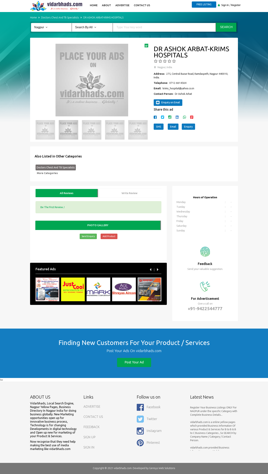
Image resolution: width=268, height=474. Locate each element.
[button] (40, 80)
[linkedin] (177, 117)
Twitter (152, 419)
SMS (158, 126)
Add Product (109, 236)
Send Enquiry (88, 236)
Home (94, 5)
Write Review (129, 193)
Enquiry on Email (170, 102)
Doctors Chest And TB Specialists (56, 167)
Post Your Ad (134, 362)
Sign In (225, 5)
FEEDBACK (91, 427)
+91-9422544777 (205, 308)
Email (173, 126)
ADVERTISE (91, 406)
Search (226, 27)
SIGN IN (88, 447)
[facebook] (155, 117)
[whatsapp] (184, 117)
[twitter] (162, 117)
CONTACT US (93, 416)
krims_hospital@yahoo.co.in (178, 88)
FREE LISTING (204, 4)
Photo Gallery (97, 225)
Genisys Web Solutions (162, 468)
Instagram (154, 430)
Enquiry (188, 126)
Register (236, 5)
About (106, 5)
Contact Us (142, 5)
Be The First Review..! (52, 207)
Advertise (122, 5)
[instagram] (169, 117)
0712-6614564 (177, 82)
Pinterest (153, 442)
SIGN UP (89, 437)
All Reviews (66, 193)
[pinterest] (191, 117)
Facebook (153, 407)
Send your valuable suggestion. (205, 269)
